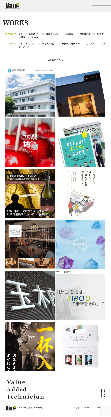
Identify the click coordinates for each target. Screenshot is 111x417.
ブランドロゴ (24, 43)
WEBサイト (34, 34)
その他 (35, 37)
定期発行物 (85, 34)
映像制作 (69, 34)
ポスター (91, 43)
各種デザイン (52, 34)
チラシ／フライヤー (71, 43)
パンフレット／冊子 (46, 43)
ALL (20, 34)
